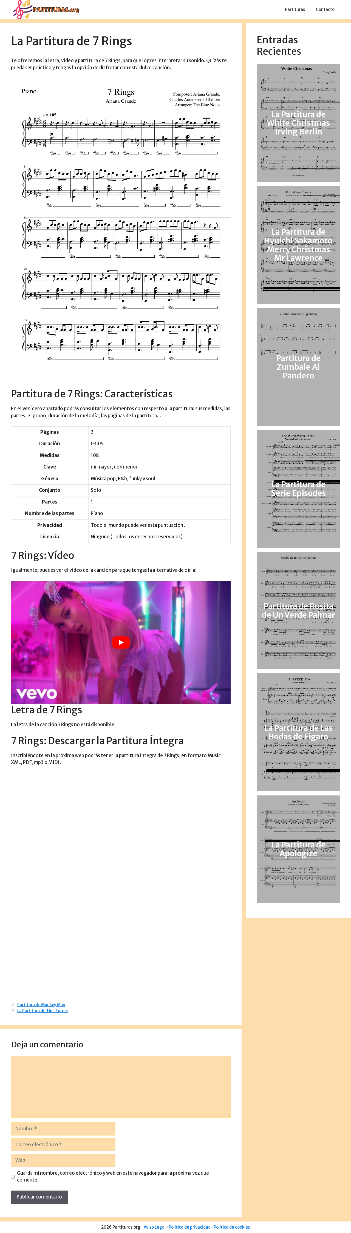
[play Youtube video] (121, 642)
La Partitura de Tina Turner (42, 1010)
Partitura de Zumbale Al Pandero (298, 367)
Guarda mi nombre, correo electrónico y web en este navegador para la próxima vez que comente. (113, 1176)
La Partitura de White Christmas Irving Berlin (298, 123)
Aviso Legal (155, 1227)
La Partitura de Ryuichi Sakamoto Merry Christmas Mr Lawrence (298, 245)
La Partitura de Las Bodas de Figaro (298, 732)
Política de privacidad (190, 1227)
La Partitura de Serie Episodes (298, 489)
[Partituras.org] (45, 9)
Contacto (325, 9)
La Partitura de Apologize (298, 849)
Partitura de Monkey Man (41, 1004)
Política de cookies (232, 1227)
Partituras (295, 9)
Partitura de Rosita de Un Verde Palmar (298, 610)
